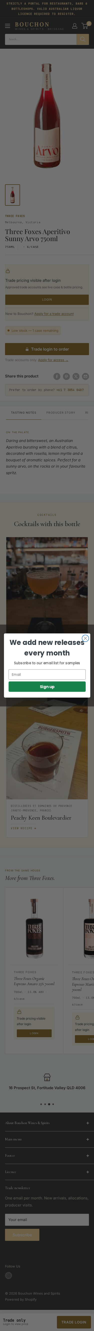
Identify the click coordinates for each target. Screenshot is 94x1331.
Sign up (47, 686)
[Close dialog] (85, 638)
